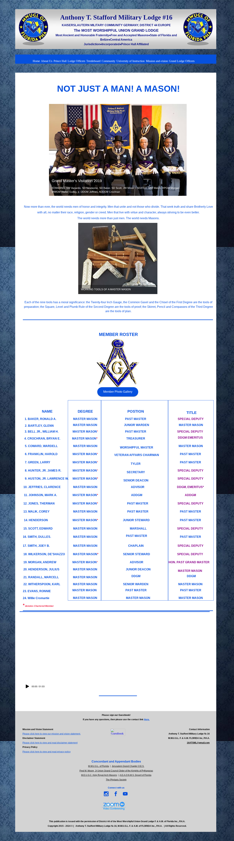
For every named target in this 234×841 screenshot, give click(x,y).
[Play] (27, 686)
